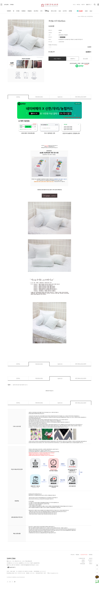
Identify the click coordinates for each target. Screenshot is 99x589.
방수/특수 (36, 11)
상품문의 (83, 560)
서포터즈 (90, 563)
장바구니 (73, 58)
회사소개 (72, 554)
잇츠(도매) (6, 4)
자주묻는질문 (82, 563)
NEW (86, 11)
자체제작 (9, 11)
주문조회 (83, 4)
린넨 (60, 11)
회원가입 (78, 4)
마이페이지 (90, 560)
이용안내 (77, 554)
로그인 (74, 4)
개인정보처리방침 (83, 554)
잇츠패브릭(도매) (82, 558)
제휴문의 (83, 561)
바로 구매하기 (57, 58)
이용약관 (90, 554)
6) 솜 (85, 16)
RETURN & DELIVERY (80, 97)
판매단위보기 (62, 37)
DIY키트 (65, 11)
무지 (41, 11)
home (79, 16)
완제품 (70, 11)
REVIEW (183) (39, 97)
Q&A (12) (60, 97)
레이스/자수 (54, 11)
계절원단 (30, 11)
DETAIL (18, 97)
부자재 (17, 11)
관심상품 (85, 58)
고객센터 (12, 4)
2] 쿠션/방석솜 (90, 16)
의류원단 (23, 11)
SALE (91, 11)
